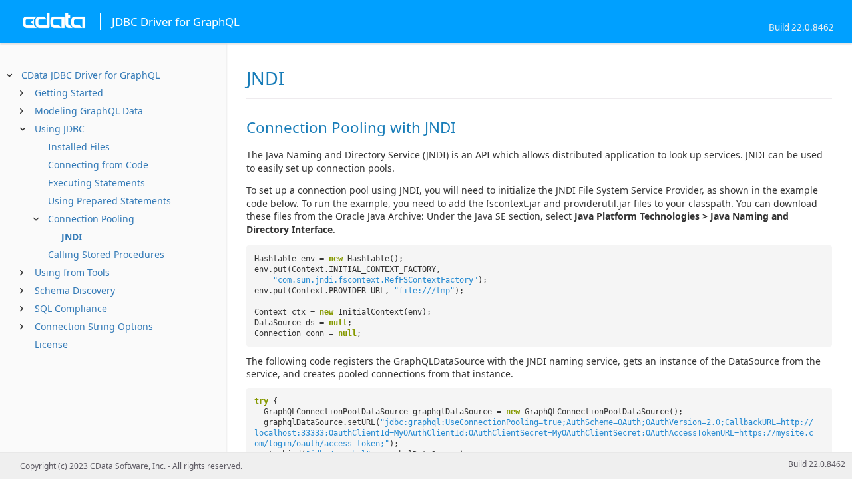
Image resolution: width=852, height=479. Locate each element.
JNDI (71, 236)
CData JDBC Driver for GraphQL (90, 75)
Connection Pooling (91, 218)
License (51, 344)
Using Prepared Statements (109, 200)
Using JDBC (60, 128)
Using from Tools (72, 272)
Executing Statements (96, 182)
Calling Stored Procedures (106, 254)
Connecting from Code (98, 164)
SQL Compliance (71, 308)
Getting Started (69, 92)
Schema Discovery (75, 290)
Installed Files (79, 146)
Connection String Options (94, 326)
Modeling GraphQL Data (89, 110)
